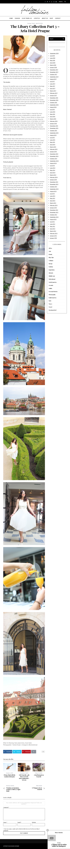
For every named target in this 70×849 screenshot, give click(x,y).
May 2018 (52, 60)
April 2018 (52, 63)
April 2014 (52, 172)
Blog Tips (51, 257)
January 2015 (53, 151)
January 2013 (53, 207)
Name (5, 822)
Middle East (52, 276)
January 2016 (53, 123)
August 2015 (53, 135)
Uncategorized (52, 310)
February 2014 (53, 177)
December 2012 (54, 210)
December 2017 (54, 70)
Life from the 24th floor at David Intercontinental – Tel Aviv (24, 777)
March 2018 (53, 65)
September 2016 (54, 105)
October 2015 (53, 130)
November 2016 (54, 100)
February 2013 (53, 205)
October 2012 (53, 214)
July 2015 (52, 137)
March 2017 (53, 91)
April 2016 (52, 116)
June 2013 (52, 196)
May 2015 (52, 142)
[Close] (48, 830)
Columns (51, 260)
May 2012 (52, 226)
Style (50, 301)
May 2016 (52, 114)
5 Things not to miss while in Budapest (59, 845)
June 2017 (52, 84)
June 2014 (52, 168)
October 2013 (53, 186)
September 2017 (54, 77)
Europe (29, 23)
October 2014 (53, 158)
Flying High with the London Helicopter (9, 775)
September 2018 (54, 53)
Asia (50, 251)
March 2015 (53, 147)
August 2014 (53, 163)
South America (52, 297)
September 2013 (54, 189)
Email (19, 822)
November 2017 (54, 72)
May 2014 (52, 170)
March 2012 (53, 231)
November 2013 (54, 184)
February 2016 (53, 121)
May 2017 (52, 86)
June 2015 (52, 140)
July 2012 (52, 222)
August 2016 (53, 107)
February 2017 (53, 93)
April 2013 (52, 200)
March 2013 (53, 203)
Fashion (51, 266)
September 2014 (54, 161)
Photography (52, 294)
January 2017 (53, 95)
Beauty (50, 254)
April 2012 (52, 229)
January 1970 (53, 238)
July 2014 (52, 165)
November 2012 (54, 212)
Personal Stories (53, 291)
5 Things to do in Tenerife (37, 787)
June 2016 (52, 112)
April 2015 (52, 144)
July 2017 (52, 81)
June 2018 (52, 58)
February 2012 (53, 233)
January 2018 (53, 67)
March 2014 (53, 175)
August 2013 (53, 191)
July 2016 (52, 109)
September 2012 (54, 217)
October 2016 (53, 102)
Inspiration (51, 270)
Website (34, 822)
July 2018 (52, 56)
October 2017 (53, 74)
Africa (50, 248)
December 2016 (54, 98)
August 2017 (53, 79)
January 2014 (53, 179)
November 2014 (54, 156)
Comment (6, 807)
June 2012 (52, 224)
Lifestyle (51, 273)
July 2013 (52, 193)
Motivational (52, 279)
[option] (9, 770)
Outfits (50, 288)
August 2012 (53, 219)
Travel (33, 23)
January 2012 (53, 236)
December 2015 (54, 126)
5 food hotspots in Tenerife (39, 775)
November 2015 (54, 128)
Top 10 (50, 304)
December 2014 (54, 154)
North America (52, 282)
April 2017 (52, 88)
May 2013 (52, 198)
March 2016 (53, 119)
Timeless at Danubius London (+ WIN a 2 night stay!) (13, 788)
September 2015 (54, 133)
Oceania (51, 285)
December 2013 (54, 182)
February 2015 (53, 149)
